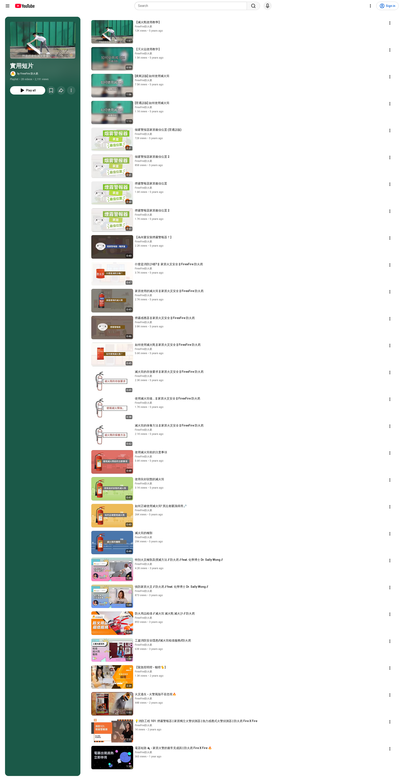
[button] (42, 40)
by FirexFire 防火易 (27, 73)
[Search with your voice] (267, 6)
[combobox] (192, 5)
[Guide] (7, 5)
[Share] (61, 90)
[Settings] (370, 5)
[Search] (253, 6)
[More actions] (71, 90)
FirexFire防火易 (143, 26)
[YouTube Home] (24, 6)
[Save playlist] (51, 90)
